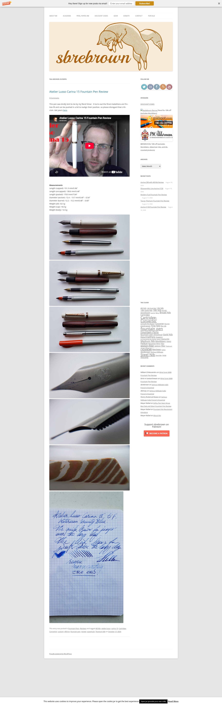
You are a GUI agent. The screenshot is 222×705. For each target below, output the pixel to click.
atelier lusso (105, 628)
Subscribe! (144, 3)
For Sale (151, 16)
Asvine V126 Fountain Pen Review (153, 207)
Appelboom (145, 312)
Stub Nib (159, 355)
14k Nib (160, 308)
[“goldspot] (157, 127)
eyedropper (146, 326)
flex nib (163, 326)
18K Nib (157, 310)
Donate (126, 16)
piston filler (160, 346)
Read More (173, 701)
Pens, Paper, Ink (83, 16)
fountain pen (75, 631)
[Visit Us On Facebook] (157, 89)
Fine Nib (155, 325)
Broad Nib (165, 312)
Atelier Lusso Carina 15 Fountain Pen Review (78, 91)
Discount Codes (101, 16)
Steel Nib (148, 354)
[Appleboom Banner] (149, 110)
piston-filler (147, 345)
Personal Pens (154, 343)
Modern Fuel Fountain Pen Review (154, 194)
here (65, 110)
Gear (116, 16)
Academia (67, 16)
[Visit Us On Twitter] (144, 89)
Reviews (83, 628)
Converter (159, 323)
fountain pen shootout (152, 334)
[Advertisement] (157, 256)
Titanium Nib (100, 631)
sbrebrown (145, 352)
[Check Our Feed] (163, 89)
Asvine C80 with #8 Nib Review (152, 182)
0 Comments (54, 98)
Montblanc (160, 341)
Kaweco (159, 337)
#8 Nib (98, 628)
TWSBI (164, 355)
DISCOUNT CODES (147, 104)
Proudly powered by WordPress (60, 654)
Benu (157, 313)
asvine (153, 313)
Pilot (162, 343)
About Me (53, 16)
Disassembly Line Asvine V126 (152, 188)
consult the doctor (148, 324)
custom (61, 631)
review (83, 631)
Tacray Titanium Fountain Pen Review (155, 201)
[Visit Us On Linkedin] (150, 89)
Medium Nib (148, 341)
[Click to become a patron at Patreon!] (156, 437)
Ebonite (167, 324)
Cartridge (145, 314)
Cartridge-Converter (149, 319)
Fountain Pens (73, 628)
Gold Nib (168, 334)
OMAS (168, 341)
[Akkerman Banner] (157, 141)
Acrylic (164, 310)
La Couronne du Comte (148, 339)
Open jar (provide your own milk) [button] (153, 701)
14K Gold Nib (151, 308)
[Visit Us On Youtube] (169, 89)
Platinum (169, 346)
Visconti (144, 357)
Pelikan (144, 343)
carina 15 (114, 628)
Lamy (159, 339)
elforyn (67, 631)
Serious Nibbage (157, 352)
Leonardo (165, 339)
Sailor (163, 350)
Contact (138, 16)
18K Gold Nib (146, 310)
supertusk (91, 631)
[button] (111, 3)
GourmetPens (148, 336)
